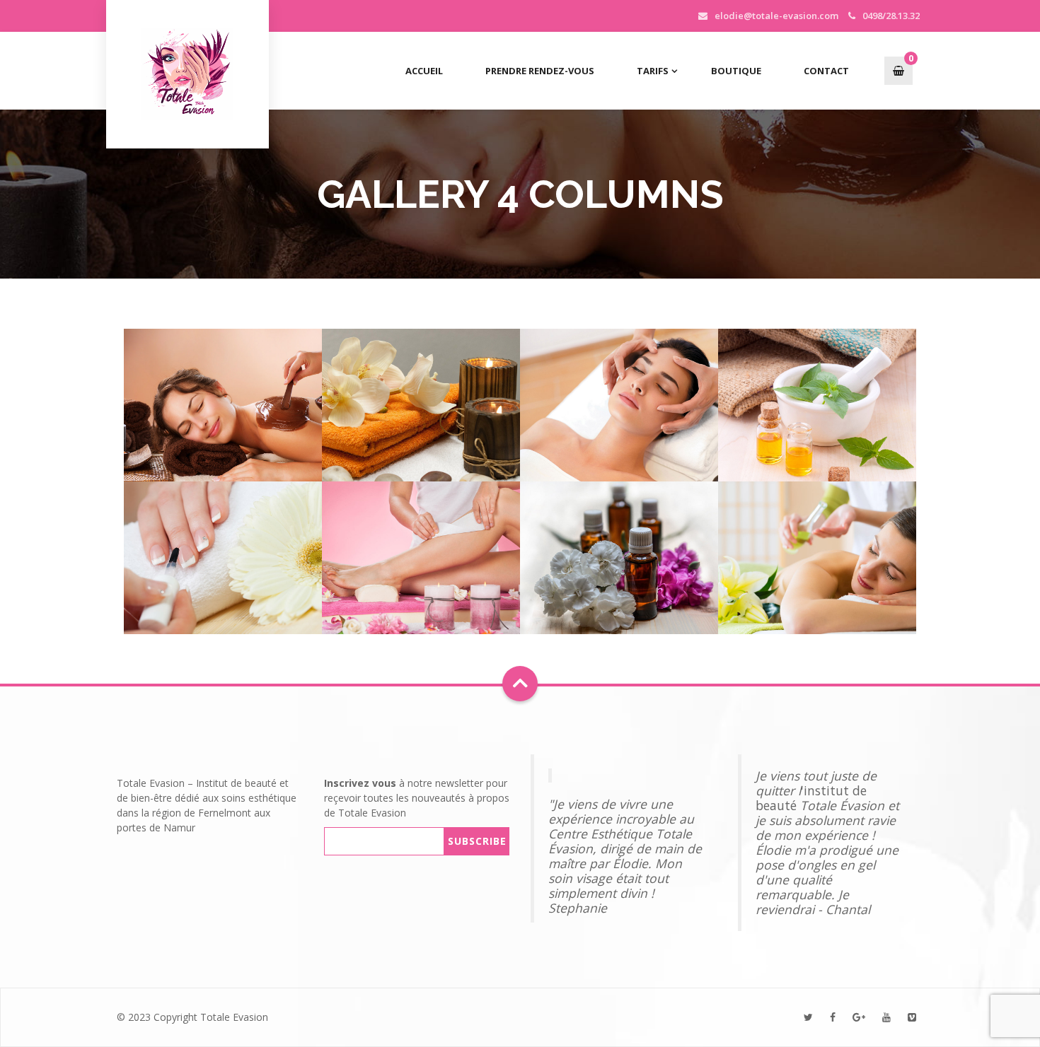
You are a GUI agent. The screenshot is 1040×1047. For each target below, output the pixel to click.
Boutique (736, 70)
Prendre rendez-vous (539, 70)
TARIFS (653, 70)
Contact (826, 70)
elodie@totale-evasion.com (776, 15)
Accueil (424, 70)
